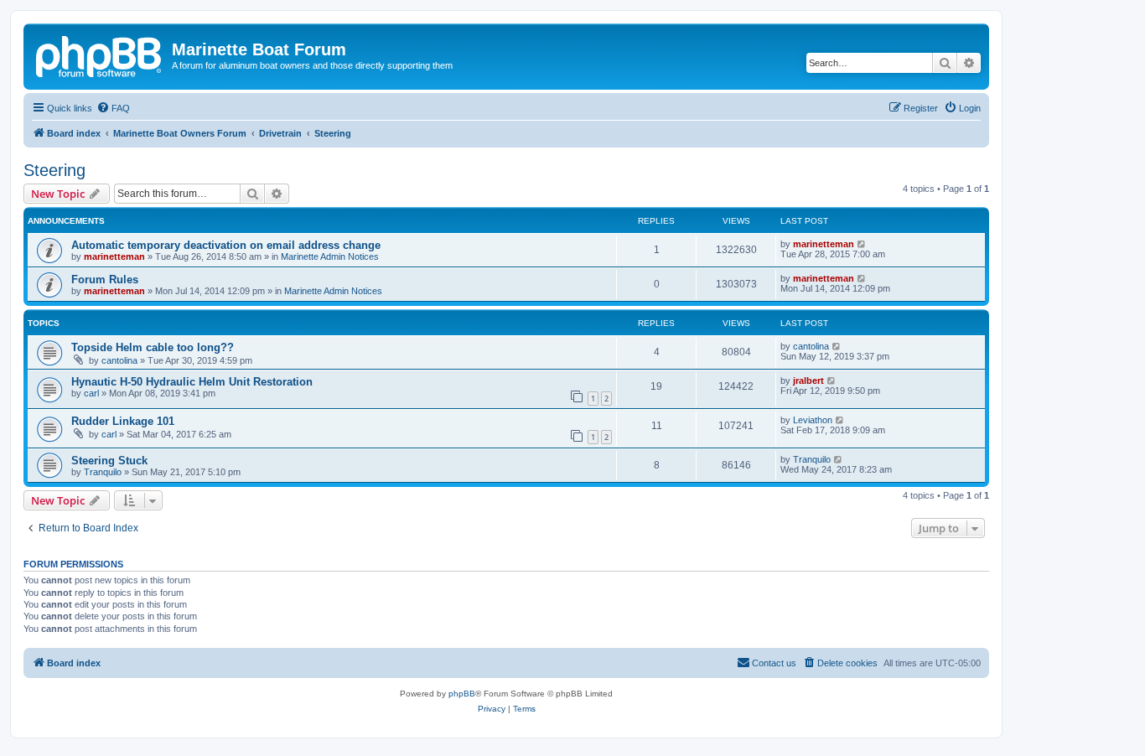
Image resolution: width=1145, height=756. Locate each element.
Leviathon (812, 420)
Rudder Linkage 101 (122, 421)
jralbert (808, 380)
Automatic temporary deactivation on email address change (226, 245)
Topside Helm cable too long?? (152, 347)
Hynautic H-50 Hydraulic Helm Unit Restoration (192, 381)
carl (91, 393)
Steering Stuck (109, 460)
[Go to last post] (862, 244)
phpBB (461, 693)
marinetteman (114, 256)
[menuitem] (113, 108)
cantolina (119, 360)
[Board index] (100, 54)
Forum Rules (104, 279)
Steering (54, 170)
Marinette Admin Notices (330, 256)
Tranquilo (103, 472)
